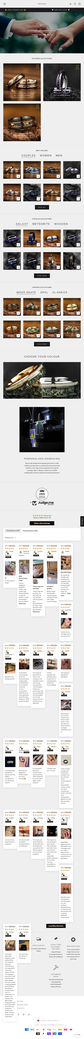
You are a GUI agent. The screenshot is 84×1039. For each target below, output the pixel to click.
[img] (42, 515)
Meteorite (41, 223)
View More (42, 275)
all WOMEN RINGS (62, 95)
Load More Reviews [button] (56, 926)
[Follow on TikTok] (29, 1014)
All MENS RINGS (22, 135)
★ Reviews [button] (82, 521)
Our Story (20, 1001)
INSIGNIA (12, 546)
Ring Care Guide (22, 1005)
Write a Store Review (42, 523)
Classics (59, 292)
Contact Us (20, 1008)
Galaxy (22, 223)
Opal (44, 292)
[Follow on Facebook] (18, 1014)
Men (59, 155)
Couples (28, 155)
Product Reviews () (30, 530)
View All (42, 207)
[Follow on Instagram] (24, 1014)
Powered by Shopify (56, 1025)
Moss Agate (26, 292)
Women (46, 155)
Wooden (61, 223)
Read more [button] (22, 603)
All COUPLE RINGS (22, 95)
